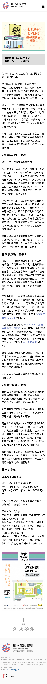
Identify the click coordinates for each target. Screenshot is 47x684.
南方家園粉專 (30, 342)
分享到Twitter (21, 629)
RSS (7, 674)
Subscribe (10, 676)
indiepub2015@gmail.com (14, 670)
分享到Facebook (15, 629)
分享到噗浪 (32, 629)
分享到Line (26, 629)
